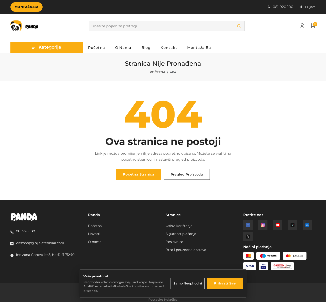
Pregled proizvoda (187, 174)
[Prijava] (302, 26)
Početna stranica (138, 174)
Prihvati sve (225, 283)
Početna (96, 47)
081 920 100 (282, 7)
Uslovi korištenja (179, 226)
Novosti (94, 234)
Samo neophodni (187, 283)
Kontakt (169, 47)
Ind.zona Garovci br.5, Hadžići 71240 (45, 255)
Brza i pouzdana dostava (186, 250)
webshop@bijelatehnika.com (40, 243)
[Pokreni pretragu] (238, 26)
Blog (146, 47)
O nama (123, 47)
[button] (46, 47)
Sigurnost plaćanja (181, 234)
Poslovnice (174, 242)
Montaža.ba (26, 7)
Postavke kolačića (163, 300)
